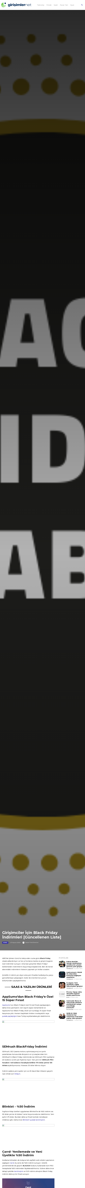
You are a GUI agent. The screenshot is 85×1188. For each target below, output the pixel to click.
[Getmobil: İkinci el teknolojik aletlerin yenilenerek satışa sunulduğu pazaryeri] (62, 1003)
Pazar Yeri (69, 1009)
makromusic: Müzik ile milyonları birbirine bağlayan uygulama (74, 974)
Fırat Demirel (34, 942)
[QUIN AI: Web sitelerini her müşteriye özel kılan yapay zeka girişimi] (62, 1015)
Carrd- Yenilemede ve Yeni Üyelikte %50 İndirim (22, 1153)
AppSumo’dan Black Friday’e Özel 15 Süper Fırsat (27, 998)
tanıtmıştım (18, 1171)
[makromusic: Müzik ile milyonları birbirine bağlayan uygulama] (62, 974)
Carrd (12, 1163)
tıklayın (17, 1074)
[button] (82, 5)
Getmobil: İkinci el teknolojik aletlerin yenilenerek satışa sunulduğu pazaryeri (74, 1004)
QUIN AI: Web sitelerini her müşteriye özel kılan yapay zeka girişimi (74, 1015)
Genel (5, 942)
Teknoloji (69, 968)
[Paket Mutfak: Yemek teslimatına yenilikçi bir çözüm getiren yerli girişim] (62, 964)
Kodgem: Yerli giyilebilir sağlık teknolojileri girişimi (74, 984)
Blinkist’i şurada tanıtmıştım (34, 1120)
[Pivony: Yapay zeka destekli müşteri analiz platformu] (62, 994)
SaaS (67, 997)
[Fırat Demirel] (23, 942)
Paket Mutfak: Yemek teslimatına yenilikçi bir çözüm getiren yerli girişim (74, 964)
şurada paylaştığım (9, 1016)
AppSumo (6, 1005)
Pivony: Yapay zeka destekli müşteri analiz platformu (74, 993)
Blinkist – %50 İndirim (18, 1106)
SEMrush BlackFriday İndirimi (24, 1046)
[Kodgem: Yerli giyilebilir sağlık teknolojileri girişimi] (62, 985)
